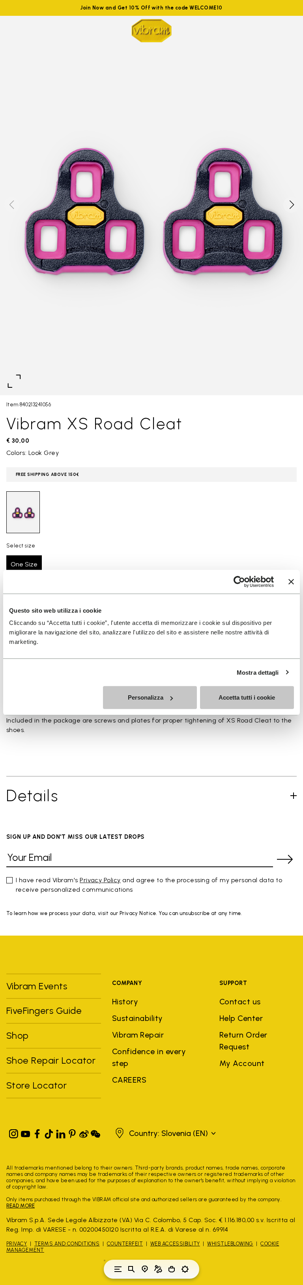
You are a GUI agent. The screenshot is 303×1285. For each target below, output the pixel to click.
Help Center (241, 1018)
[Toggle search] (131, 1269)
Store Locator (36, 1085)
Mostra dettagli (258, 672)
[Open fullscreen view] (14, 381)
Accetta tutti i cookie (247, 697)
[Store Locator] (145, 1269)
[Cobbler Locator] (158, 1269)
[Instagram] (14, 1132)
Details (32, 795)
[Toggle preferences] (185, 1269)
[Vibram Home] (151, 30)
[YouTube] (25, 1132)
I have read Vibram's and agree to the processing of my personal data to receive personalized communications (149, 884)
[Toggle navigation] (118, 1269)
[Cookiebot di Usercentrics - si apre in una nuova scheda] (239, 581)
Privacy (16, 1244)
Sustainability (137, 1018)
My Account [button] (242, 1063)
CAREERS (129, 1080)
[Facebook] (37, 1132)
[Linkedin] (60, 1132)
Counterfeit (125, 1244)
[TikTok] (49, 1132)
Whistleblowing (230, 1244)
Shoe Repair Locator (50, 1060)
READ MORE (20, 1206)
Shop (17, 1035)
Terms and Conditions (67, 1244)
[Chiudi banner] (291, 581)
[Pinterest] (72, 1132)
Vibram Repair (138, 1035)
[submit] (285, 859)
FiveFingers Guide (45, 1010)
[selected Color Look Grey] (23, 512)
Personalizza (145, 697)
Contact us (240, 1001)
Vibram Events (36, 986)
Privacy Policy (100, 880)
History (125, 1001)
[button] (291, 205)
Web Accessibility (175, 1244)
